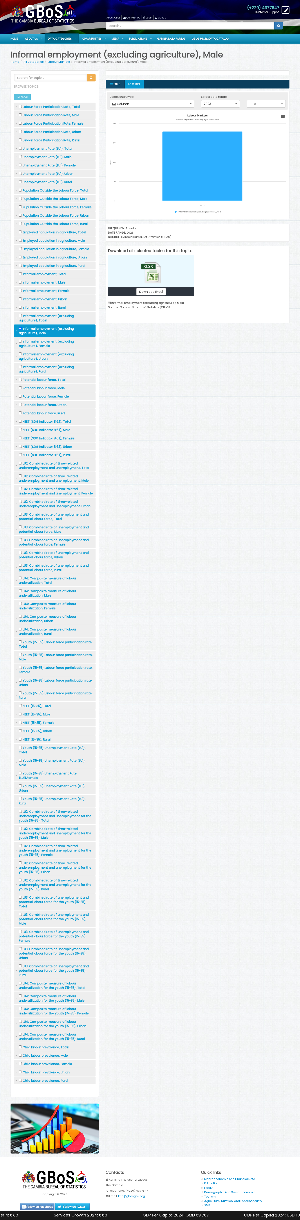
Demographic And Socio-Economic (229, 1192)
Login (149, 17)
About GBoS (114, 17)
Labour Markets (59, 62)
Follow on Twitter (74, 1207)
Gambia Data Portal (171, 39)
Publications (138, 39)
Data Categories (60, 39)
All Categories (33, 62)
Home (14, 39)
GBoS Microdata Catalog (210, 39)
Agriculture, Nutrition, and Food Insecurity (233, 1201)
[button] (152, 104)
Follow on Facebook (39, 1207)
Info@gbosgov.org (131, 1196)
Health (208, 1188)
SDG (207, 1205)
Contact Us (133, 17)
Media (115, 39)
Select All (22, 97)
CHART (135, 84)
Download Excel (151, 291)
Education (211, 1183)
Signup (161, 17)
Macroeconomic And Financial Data (229, 1179)
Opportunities (92, 39)
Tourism (210, 1196)
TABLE (116, 84)
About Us (31, 39)
